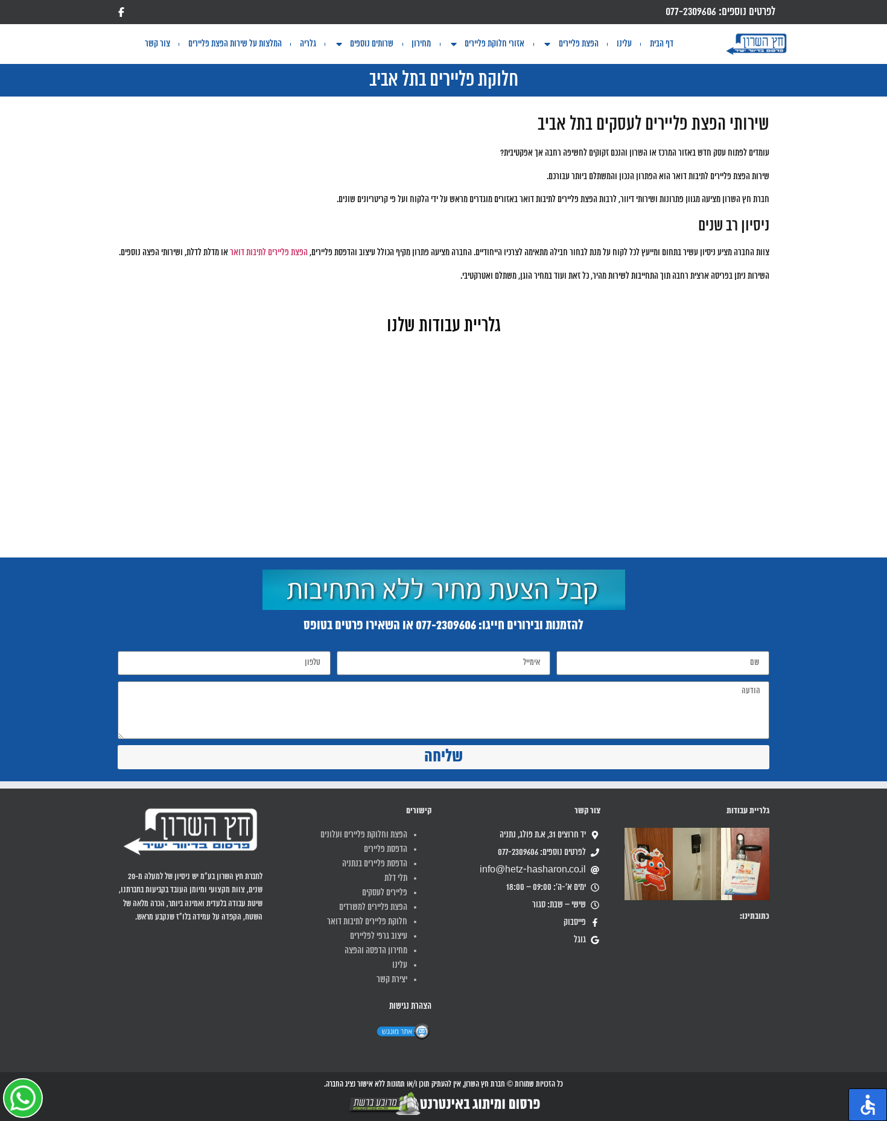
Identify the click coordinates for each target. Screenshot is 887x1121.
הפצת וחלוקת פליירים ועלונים (363, 835)
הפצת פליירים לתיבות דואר (269, 252)
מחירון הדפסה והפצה (376, 950)
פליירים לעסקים (384, 893)
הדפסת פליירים (385, 849)
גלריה (308, 44)
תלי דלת (395, 878)
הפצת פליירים (579, 44)
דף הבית (661, 44)
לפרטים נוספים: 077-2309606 (720, 12)
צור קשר (157, 44)
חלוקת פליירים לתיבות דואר (367, 921)
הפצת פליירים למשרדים (373, 907)
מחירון (421, 44)
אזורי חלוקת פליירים (494, 44)
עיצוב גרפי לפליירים (378, 936)
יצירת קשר (392, 979)
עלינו (624, 44)
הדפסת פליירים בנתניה (374, 864)
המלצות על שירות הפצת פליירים (235, 44)
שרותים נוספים (371, 44)
